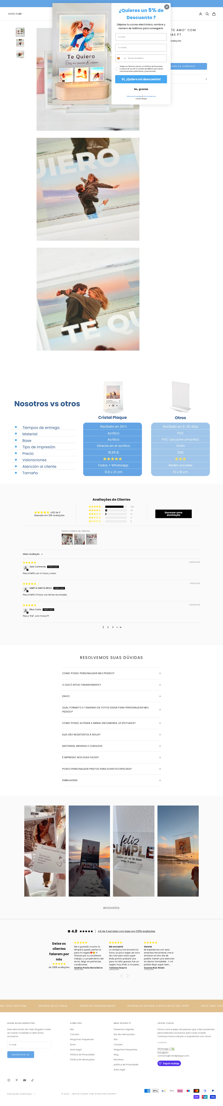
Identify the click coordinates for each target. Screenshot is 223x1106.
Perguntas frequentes (82, 1039)
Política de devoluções (82, 1059)
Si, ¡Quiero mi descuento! (141, 79)
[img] (29, 562)
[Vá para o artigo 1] (20, 32)
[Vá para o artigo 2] (20, 43)
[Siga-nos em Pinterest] (16, 1080)
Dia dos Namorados (124, 1034)
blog (116, 1054)
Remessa (119, 1059)
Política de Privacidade (82, 1054)
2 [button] (108, 627)
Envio (73, 1044)
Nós (72, 1029)
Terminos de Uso (149, 96)
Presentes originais (124, 1029)
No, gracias (141, 89)
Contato (74, 1034)
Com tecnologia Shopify (102, 1094)
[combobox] (121, 58)
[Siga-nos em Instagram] (8, 1080)
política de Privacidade (126, 1064)
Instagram (163, 1052)
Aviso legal (75, 1049)
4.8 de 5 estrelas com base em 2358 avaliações (126, 931)
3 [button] (112, 627)
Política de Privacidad (134, 96)
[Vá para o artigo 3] (20, 54)
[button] (95, 507)
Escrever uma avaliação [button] (173, 514)
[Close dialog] (166, 7)
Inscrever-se (21, 1054)
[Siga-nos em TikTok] (32, 1080)
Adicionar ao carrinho (179, 66)
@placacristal (111, 907)
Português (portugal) (19, 1094)
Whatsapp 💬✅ (165, 1048)
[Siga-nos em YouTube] (24, 1080)
